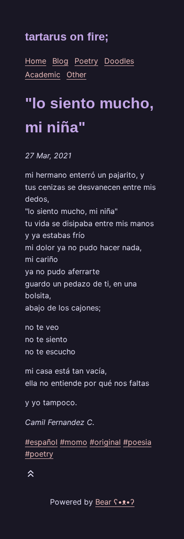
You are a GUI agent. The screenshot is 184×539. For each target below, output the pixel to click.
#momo (73, 442)
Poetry (86, 60)
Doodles (119, 60)
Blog (60, 60)
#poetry (39, 453)
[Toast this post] (30, 475)
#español (41, 442)
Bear (114, 501)
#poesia (137, 442)
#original (105, 442)
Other (76, 74)
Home (35, 60)
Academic (42, 74)
